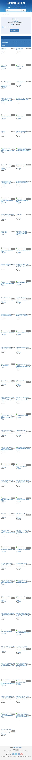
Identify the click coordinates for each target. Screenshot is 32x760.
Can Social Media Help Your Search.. (21, 517)
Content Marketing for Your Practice (21, 467)
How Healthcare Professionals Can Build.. (8, 684)
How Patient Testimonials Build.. (22, 632)
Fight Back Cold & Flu (20, 116)
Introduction (5, 40)
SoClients (4, 68)
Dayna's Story (19, 49)
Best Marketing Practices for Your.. (8, 549)
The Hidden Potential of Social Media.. (7, 433)
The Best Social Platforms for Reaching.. (7, 450)
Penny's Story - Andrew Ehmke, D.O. (22, 400)
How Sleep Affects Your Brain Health (7, 301)
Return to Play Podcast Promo (22, 99)
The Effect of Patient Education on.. (7, 583)
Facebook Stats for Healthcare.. (7, 482)
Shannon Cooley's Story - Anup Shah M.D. (7, 400)
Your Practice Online (17, 747)
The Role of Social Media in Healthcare (21, 433)
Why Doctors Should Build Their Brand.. (7, 217)
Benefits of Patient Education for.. (23, 482)
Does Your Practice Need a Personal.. (21, 666)
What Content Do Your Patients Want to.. (7, 500)
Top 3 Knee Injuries (4, 365)
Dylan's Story (3, 66)
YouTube (21, 754)
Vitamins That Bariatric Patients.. (22, 266)
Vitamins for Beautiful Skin (6, 116)
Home (2, 14)
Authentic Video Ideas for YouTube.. (21, 683)
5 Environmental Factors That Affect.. (7, 251)
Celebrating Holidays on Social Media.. (7, 418)
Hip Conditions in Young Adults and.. (7, 284)
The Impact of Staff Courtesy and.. (8, 615)
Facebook (19, 754)
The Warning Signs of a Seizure (7, 348)
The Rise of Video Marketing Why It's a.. (7, 650)
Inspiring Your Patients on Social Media (7, 151)
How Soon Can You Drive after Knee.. (22, 301)
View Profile (15, 30)
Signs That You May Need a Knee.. (23, 250)
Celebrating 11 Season (20, 82)
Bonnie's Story (4, 232)
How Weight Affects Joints (6, 315)
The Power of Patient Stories (6, 631)
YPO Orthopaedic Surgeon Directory (22, 750)
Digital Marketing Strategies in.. (22, 565)
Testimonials (5, 42)
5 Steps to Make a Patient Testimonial (6, 168)
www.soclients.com (8, 27)
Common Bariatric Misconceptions (8, 265)
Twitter (16, 754)
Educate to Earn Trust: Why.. (22, 650)
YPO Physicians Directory (9, 750)
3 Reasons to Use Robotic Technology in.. (21, 234)
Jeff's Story (18, 215)
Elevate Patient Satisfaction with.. (23, 499)
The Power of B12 (19, 66)
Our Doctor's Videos (14, 7)
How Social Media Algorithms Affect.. (22, 201)
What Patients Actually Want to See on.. (8, 733)
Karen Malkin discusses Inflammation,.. (5, 86)
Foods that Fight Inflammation (22, 332)
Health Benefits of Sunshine (21, 315)
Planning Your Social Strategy (22, 415)
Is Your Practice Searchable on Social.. (7, 716)
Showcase (10, 756)
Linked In (13, 754)
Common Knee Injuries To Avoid (22, 282)
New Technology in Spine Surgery (7, 332)
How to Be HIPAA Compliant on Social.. (7, 201)
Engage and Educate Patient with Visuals (23, 367)
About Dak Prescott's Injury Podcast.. (6, 101)
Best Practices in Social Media (22, 182)
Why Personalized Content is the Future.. (22, 616)
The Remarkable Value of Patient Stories (7, 600)
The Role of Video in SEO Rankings (8, 532)
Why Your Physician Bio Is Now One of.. (22, 717)
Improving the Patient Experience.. (23, 549)
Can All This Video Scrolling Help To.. (7, 666)
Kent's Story (3, 49)
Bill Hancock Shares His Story (22, 132)
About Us (5, 756)
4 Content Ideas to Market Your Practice (22, 600)
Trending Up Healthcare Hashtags (23, 448)
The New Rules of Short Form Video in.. (22, 699)
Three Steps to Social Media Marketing (21, 384)
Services (14, 756)
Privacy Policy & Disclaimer (22, 756)
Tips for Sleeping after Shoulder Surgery (22, 350)
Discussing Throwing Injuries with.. (23, 150)
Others (3, 45)
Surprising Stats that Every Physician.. (6, 184)
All (2, 37)
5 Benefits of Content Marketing (7, 465)
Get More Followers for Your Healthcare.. (6, 566)
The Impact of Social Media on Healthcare (22, 533)
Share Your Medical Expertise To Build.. (7, 699)
